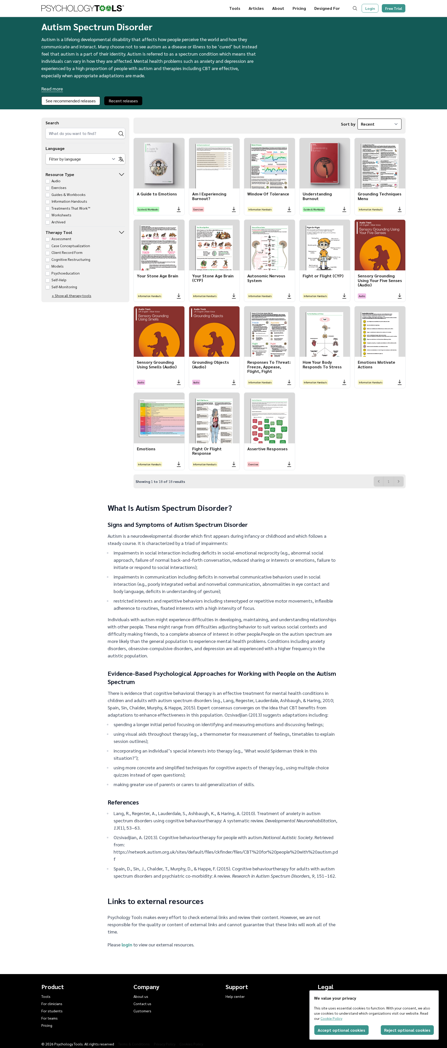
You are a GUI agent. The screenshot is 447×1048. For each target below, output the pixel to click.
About (278, 8)
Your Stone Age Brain (157, 275)
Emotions (146, 448)
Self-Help (58, 279)
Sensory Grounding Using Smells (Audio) (157, 364)
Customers (142, 1010)
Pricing (299, 8)
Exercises (58, 187)
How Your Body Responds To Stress (322, 364)
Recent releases (123, 100)
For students (52, 1010)
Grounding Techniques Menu (379, 196)
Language (55, 148)
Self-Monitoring (64, 286)
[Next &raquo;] (399, 481)
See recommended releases (71, 100)
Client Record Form (67, 252)
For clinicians (51, 1003)
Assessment (61, 238)
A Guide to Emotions (157, 193)
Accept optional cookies (341, 1030)
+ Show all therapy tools (71, 295)
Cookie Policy (331, 1018)
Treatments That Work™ (70, 208)
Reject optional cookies (407, 1030)
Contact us (142, 1003)
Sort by (348, 124)
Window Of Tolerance (268, 193)
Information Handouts (69, 201)
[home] (82, 8)
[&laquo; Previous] (379, 481)
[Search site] (356, 8)
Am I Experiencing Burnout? (209, 196)
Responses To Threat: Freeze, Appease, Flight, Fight (269, 366)
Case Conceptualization (70, 245)
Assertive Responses (267, 448)
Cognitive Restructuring (70, 259)
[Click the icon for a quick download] (178, 209)
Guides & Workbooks (68, 194)
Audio (56, 180)
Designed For (327, 8)
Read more (52, 89)
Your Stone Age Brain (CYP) (213, 278)
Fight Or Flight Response (207, 451)
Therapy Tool (59, 232)
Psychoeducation (65, 273)
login (127, 944)
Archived (58, 221)
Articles (256, 8)
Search (52, 122)
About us (140, 996)
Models (57, 266)
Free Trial (393, 8)
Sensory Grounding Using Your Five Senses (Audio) (380, 280)
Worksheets (61, 214)
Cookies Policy (191, 1044)
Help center (235, 996)
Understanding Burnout (317, 196)
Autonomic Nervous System (266, 278)
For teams (49, 1018)
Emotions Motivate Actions (376, 364)
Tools (234, 8)
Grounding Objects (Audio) (210, 364)
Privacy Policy (164, 1044)
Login (370, 8)
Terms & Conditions (134, 1044)
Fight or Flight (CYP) (323, 275)
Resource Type (60, 174)
